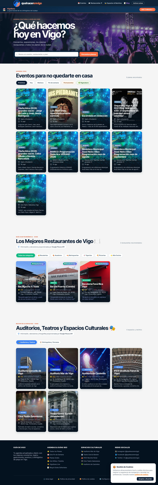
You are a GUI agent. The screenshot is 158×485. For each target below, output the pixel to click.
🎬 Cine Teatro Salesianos (90, 461)
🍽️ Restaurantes (95, 3)
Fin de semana (53, 83)
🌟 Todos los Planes (54, 451)
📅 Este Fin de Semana (55, 454)
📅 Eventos (82, 3)
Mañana (40, 83)
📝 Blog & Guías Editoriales (57, 467)
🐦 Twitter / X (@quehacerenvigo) (127, 458)
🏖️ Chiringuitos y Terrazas (49, 342)
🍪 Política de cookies (87, 479)
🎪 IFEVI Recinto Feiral (89, 458)
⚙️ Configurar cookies (107, 479)
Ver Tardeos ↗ (147, 9)
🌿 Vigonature (83, 83)
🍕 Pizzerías (101, 255)
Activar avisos (138, 3)
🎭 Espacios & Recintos (113, 3)
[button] (31, 109)
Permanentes (68, 83)
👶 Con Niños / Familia (55, 461)
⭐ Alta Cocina (115, 255)
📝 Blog (127, 3)
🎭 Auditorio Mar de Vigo (90, 451)
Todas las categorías (25, 255)
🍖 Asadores (57, 255)
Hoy (31, 83)
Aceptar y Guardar (145, 479)
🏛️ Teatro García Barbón (90, 454)
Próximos (21, 83)
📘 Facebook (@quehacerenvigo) (127, 454)
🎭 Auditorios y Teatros (26, 342)
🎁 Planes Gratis (53, 458)
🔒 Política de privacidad (66, 479)
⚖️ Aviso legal (48, 479)
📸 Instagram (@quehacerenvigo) (127, 451)
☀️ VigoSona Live (53, 464)
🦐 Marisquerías (73, 255)
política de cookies (141, 474)
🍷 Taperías (87, 255)
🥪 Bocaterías (43, 255)
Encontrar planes (88, 54)
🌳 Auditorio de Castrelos (90, 464)
